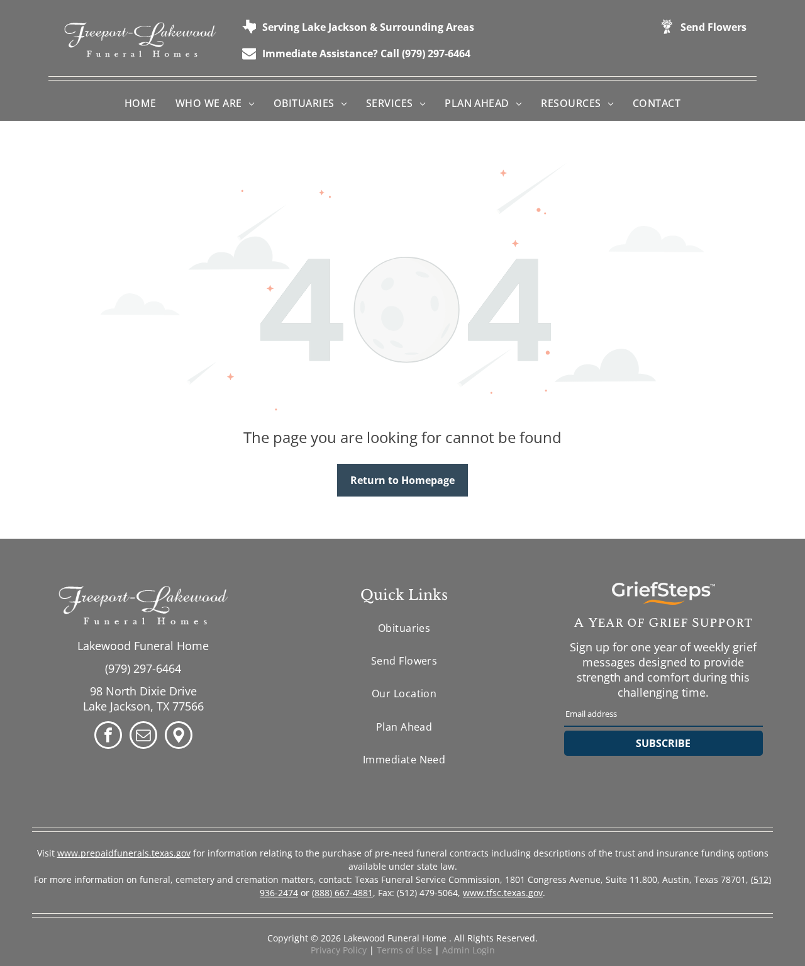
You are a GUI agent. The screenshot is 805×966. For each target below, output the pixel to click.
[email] (143, 736)
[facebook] (108, 736)
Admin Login (468, 950)
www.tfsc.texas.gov (503, 893)
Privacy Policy (339, 950)
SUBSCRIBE (663, 743)
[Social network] (178, 736)
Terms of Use (404, 950)
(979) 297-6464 (143, 668)
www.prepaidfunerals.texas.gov (124, 853)
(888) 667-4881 (342, 893)
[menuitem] (140, 103)
